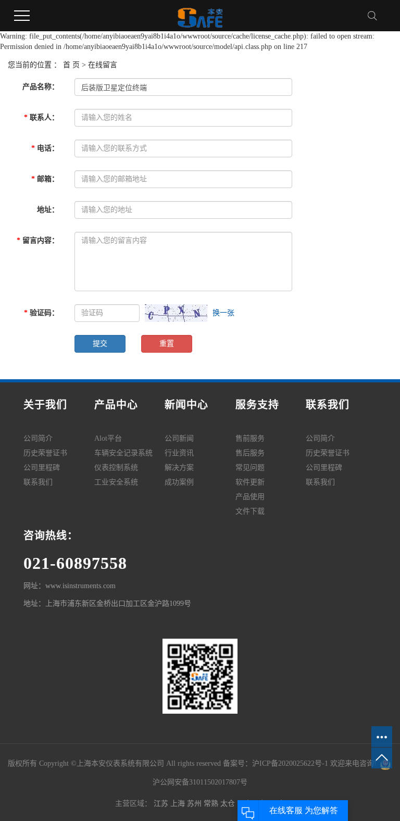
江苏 (162, 803)
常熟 (212, 803)
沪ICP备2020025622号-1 (290, 763)
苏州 (195, 803)
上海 (178, 803)
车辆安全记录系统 (123, 453)
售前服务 (250, 438)
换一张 (223, 313)
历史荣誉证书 (45, 453)
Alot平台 (108, 438)
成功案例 (179, 482)
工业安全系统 (116, 482)
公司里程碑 (41, 467)
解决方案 (179, 467)
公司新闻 (179, 438)
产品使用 (250, 497)
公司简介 (38, 438)
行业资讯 (179, 453)
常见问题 (250, 467)
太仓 (228, 803)
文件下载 (250, 511)
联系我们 (38, 482)
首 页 (71, 65)
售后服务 (250, 453)
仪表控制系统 (116, 467)
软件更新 (250, 482)
